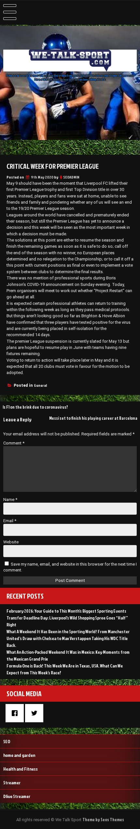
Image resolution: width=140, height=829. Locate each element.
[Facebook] (16, 713)
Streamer (12, 782)
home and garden (19, 755)
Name (10, 499)
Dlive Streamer (16, 796)
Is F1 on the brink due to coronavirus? (35, 407)
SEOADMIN (71, 177)
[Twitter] (36, 713)
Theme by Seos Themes (103, 819)
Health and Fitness (20, 769)
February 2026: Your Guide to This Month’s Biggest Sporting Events (66, 611)
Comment (13, 443)
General (40, 385)
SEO (6, 741)
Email (9, 520)
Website (11, 542)
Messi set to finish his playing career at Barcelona (93, 418)
